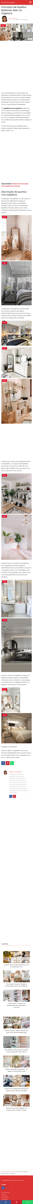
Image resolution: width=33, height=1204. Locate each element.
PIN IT (3, 25)
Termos (4, 1195)
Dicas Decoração (8, 2)
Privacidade (5, 1197)
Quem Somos (6, 1192)
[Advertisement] (13, 66)
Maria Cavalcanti (12, 18)
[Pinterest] (8, 763)
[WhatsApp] (12, 763)
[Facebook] (3, 763)
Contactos (5, 1199)
